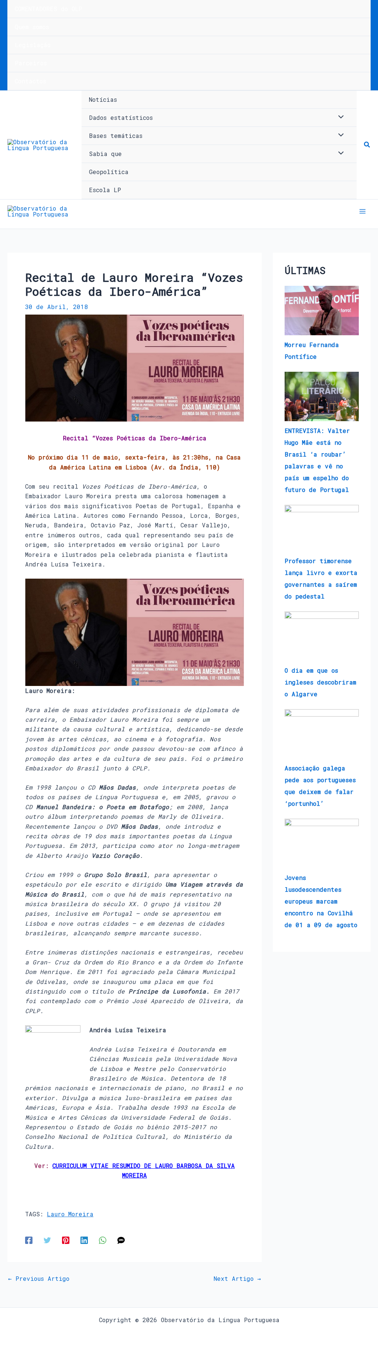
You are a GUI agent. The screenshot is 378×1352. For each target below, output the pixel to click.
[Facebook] (28, 1239)
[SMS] (121, 1239)
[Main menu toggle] (362, 211)
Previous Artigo (38, 1279)
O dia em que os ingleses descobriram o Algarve (320, 682)
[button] (367, 145)
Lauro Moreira (70, 1214)
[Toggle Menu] (339, 117)
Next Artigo (237, 1279)
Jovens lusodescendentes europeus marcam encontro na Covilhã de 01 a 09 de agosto (321, 901)
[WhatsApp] (102, 1239)
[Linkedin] (84, 1239)
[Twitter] (47, 1239)
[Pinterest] (65, 1239)
